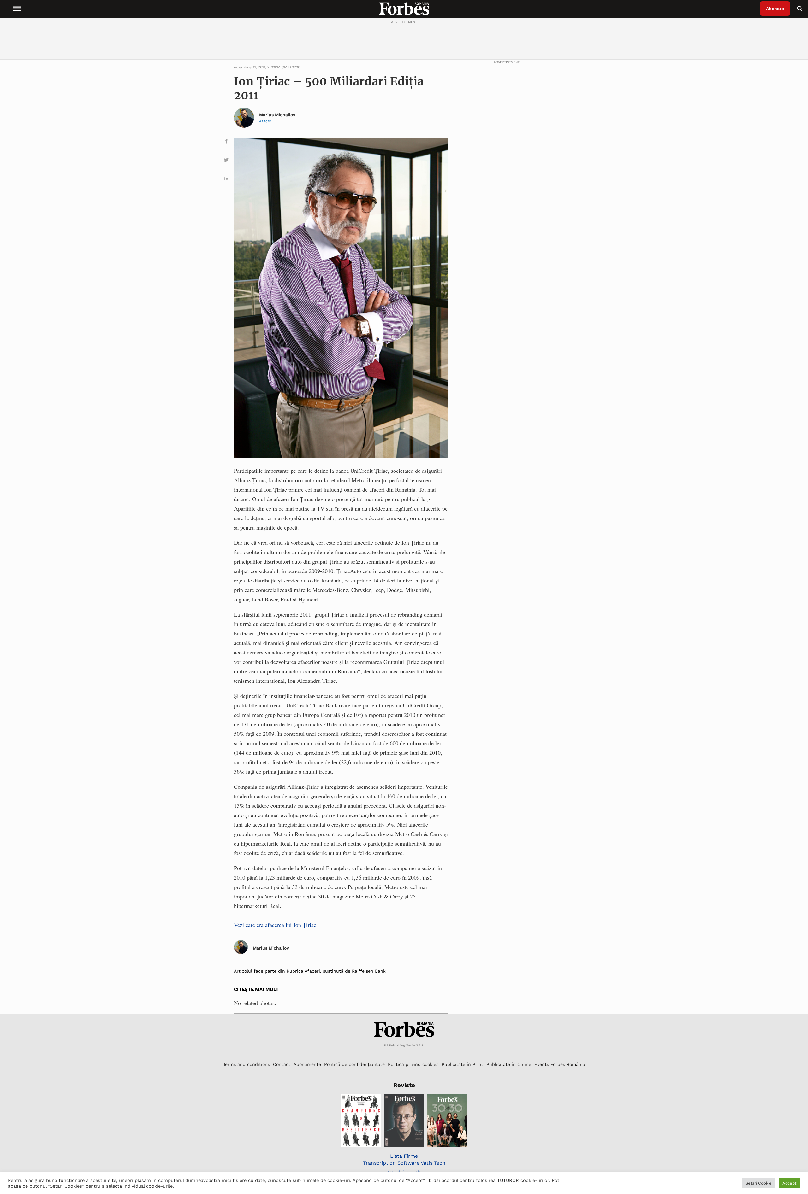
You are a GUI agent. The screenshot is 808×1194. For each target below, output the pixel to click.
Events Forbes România (559, 1064)
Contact (281, 1064)
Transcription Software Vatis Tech (404, 1163)
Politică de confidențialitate (354, 1064)
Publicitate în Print (462, 1064)
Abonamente (307, 1064)
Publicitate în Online (508, 1064)
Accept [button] (789, 1183)
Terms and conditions (246, 1064)
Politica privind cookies (413, 1064)
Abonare (775, 8)
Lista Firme (404, 1156)
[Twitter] (226, 161)
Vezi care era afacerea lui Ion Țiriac (275, 924)
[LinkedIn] (226, 179)
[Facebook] (226, 142)
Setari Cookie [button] (759, 1183)
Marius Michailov (277, 114)
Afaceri (265, 121)
